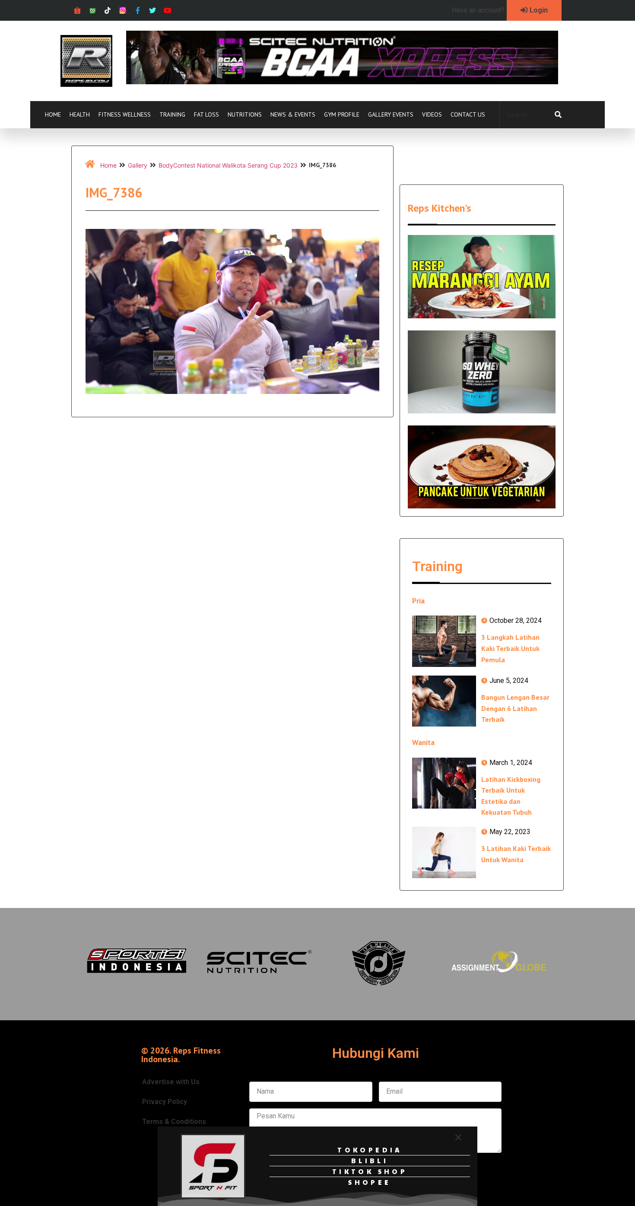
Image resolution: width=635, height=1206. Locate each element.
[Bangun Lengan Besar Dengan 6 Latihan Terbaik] (444, 701)
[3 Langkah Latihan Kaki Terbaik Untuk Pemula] (444, 641)
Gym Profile (341, 114)
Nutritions (245, 114)
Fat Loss (206, 114)
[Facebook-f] (137, 10)
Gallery (137, 165)
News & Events (292, 114)
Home (53, 114)
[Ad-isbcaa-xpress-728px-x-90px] (342, 81)
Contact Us (468, 114)
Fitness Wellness (124, 114)
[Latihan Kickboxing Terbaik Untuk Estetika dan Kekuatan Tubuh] (444, 783)
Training (172, 114)
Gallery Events (390, 114)
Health (80, 114)
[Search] (558, 115)
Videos (432, 114)
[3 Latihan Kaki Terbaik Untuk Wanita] (444, 852)
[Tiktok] (108, 10)
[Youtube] (168, 10)
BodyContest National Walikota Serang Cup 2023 (228, 165)
